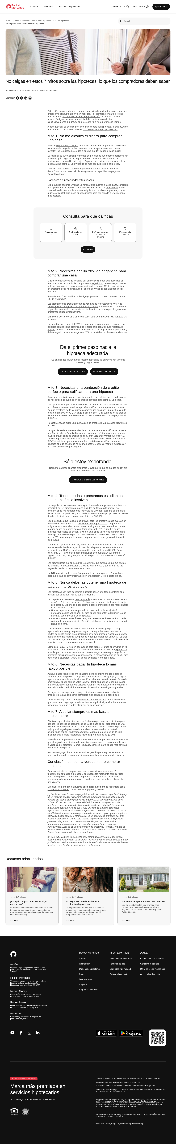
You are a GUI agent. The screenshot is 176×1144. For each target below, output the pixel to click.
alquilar (66, 721)
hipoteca (95, 119)
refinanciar (101, 655)
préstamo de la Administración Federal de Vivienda (77, 289)
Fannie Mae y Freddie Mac (66, 433)
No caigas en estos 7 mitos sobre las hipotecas (25, 24)
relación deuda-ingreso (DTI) (92, 523)
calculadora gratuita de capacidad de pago (94, 171)
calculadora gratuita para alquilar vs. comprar (100, 752)
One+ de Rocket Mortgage (75, 296)
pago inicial (97, 283)
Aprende (15, 21)
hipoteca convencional (72, 286)
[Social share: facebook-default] (17, 98)
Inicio (8, 21)
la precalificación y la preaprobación (81, 116)
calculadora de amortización (91, 699)
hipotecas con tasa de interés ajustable (72, 592)
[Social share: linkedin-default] (25, 98)
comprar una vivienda (67, 145)
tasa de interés (82, 599)
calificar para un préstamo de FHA (107, 407)
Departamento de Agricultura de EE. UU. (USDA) (73, 306)
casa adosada (55, 190)
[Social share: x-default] (21, 98)
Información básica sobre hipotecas (36, 21)
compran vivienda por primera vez (100, 129)
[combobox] (144, 21)
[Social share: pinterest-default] (30, 98)
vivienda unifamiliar (80, 185)
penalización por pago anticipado (69, 684)
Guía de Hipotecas (61, 21)
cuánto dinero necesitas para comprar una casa (81, 168)
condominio (112, 187)
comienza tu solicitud (58, 789)
